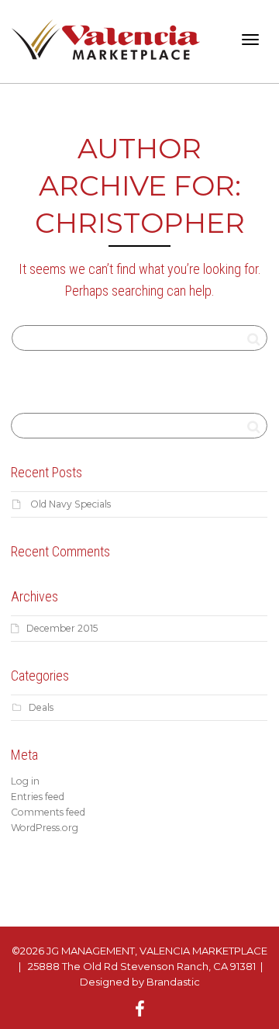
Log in (25, 781)
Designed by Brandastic (140, 981)
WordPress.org (44, 827)
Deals (41, 707)
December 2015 (62, 628)
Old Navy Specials (70, 504)
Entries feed (37, 796)
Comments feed (48, 812)
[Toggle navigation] (250, 39)
